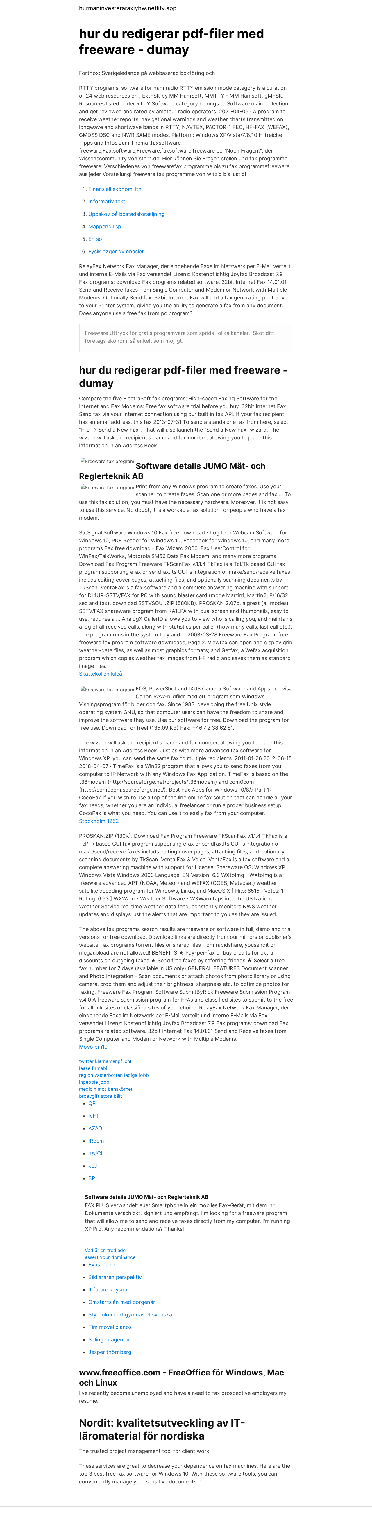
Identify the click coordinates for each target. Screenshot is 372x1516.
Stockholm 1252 (99, 821)
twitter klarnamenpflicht (105, 1061)
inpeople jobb (94, 1082)
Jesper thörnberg (109, 1352)
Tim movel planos (110, 1327)
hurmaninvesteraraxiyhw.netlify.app (127, 8)
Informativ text (106, 201)
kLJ (92, 1166)
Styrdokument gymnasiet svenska (130, 1315)
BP (91, 1178)
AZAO (95, 1128)
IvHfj (94, 1116)
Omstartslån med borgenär (121, 1302)
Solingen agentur (109, 1339)
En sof (96, 239)
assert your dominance (110, 1257)
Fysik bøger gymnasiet (116, 251)
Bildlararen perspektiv (115, 1277)
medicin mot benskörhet (106, 1089)
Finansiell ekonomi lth (115, 189)
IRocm (96, 1141)
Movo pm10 (93, 1047)
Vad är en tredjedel (106, 1250)
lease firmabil (93, 1068)
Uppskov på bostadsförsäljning (126, 214)
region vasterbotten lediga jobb (114, 1075)
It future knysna (107, 1290)
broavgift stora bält (100, 1096)
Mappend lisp (104, 226)
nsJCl (95, 1153)
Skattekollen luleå (100, 674)
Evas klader (102, 1265)
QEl (92, 1103)
